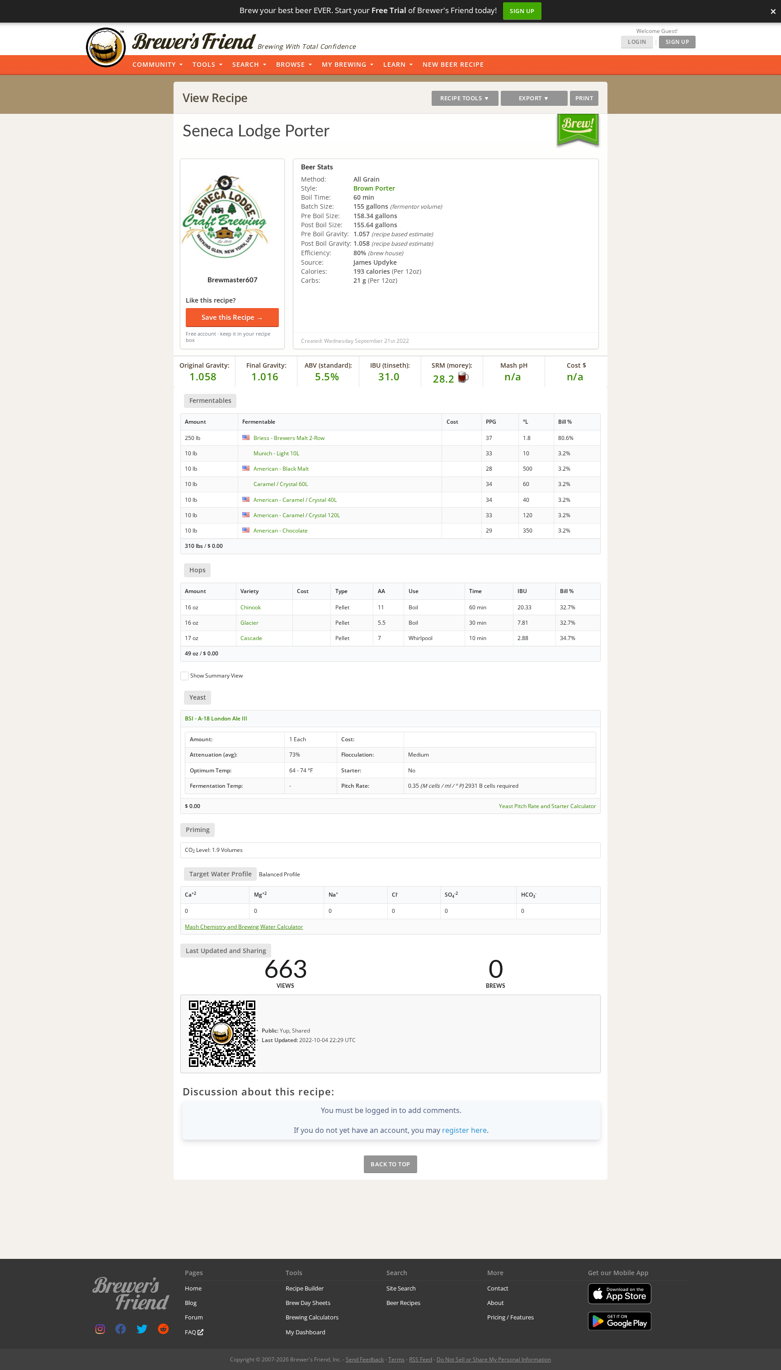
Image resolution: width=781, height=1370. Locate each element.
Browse (290, 64)
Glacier (249, 623)
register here (464, 1130)
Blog (191, 1303)
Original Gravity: (204, 365)
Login (637, 42)
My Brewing (344, 64)
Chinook (250, 607)
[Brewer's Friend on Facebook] (120, 1331)
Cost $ (576, 365)
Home (193, 1288)
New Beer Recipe (453, 64)
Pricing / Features (510, 1317)
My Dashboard (305, 1332)
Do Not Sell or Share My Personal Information (494, 1359)
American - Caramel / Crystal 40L (295, 500)
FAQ (191, 1332)
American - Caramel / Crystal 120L (297, 515)
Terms (396, 1359)
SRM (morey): (452, 365)
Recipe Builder (305, 1288)
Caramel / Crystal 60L (281, 484)
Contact (497, 1288)
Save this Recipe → (232, 317)
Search (245, 64)
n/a (575, 376)
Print (584, 98)
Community (154, 64)
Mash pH (514, 365)
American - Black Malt (281, 468)
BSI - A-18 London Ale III (216, 718)
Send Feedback (365, 1359)
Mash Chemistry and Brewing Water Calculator (244, 927)
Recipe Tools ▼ (464, 98)
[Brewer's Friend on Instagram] (100, 1331)
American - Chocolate (281, 530)
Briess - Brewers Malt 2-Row (289, 438)
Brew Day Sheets (308, 1303)
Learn (394, 64)
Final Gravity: (266, 365)
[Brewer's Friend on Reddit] (163, 1331)
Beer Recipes (403, 1303)
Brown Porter (374, 188)
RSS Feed (420, 1359)
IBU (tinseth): (390, 365)
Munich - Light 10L (276, 453)
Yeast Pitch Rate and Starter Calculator (547, 806)
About (495, 1303)
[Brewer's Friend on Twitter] (141, 1331)
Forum (194, 1317)
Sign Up (522, 11)
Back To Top (390, 1164)
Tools (204, 64)
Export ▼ (534, 98)
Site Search (401, 1288)
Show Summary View (216, 675)
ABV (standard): (328, 365)
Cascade (251, 638)
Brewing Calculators (312, 1317)
